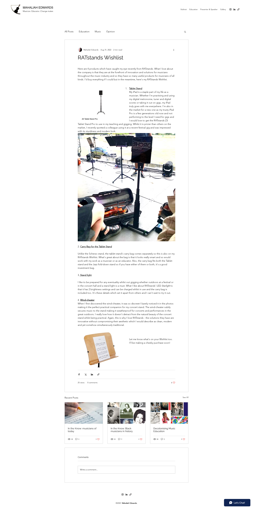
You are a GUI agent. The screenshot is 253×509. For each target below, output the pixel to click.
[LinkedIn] (234, 9)
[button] (185, 32)
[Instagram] (230, 9)
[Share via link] (98, 374)
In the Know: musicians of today (82, 430)
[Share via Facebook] (79, 374)
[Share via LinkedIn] (92, 374)
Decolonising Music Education (164, 430)
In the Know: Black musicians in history (122, 430)
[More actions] (173, 49)
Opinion (110, 31)
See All (185, 397)
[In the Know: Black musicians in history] (127, 413)
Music (98, 31)
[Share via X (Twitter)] (85, 374)
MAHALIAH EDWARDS (38, 7)
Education (84, 31)
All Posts (69, 31)
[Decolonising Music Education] (169, 413)
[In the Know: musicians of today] (84, 413)
